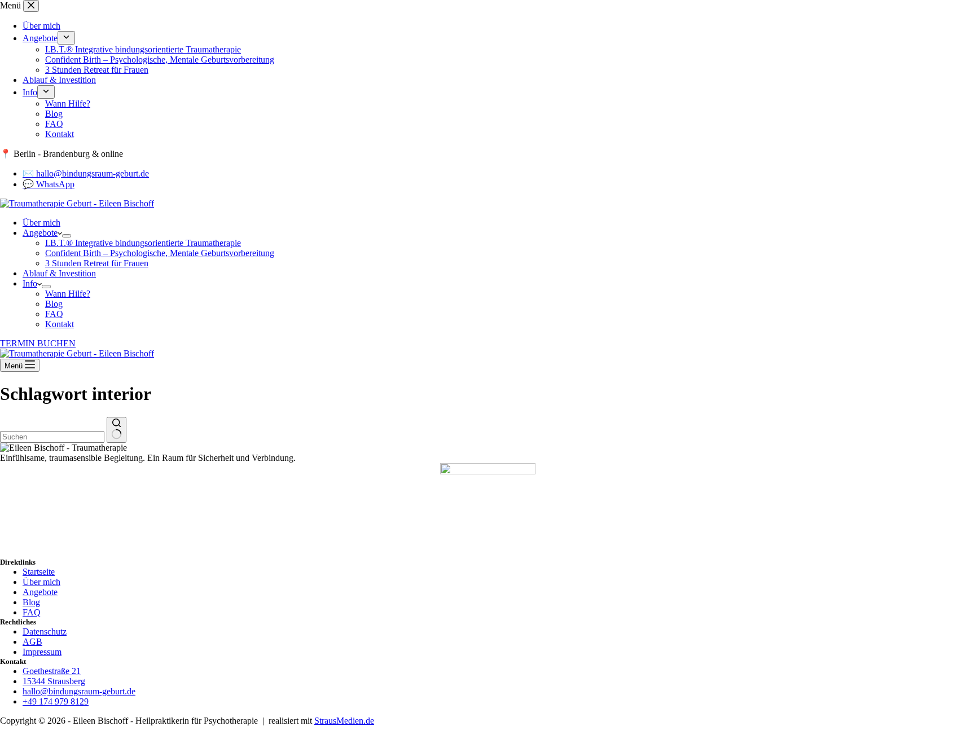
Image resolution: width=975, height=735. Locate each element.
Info (30, 283)
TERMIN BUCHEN (38, 343)
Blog (54, 304)
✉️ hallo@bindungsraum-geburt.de (86, 173)
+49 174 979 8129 (56, 701)
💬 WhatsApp (48, 184)
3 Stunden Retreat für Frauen (96, 263)
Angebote (40, 232)
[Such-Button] (116, 430)
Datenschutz (45, 631)
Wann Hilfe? (67, 293)
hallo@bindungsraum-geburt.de (79, 691)
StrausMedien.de (344, 720)
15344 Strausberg (54, 681)
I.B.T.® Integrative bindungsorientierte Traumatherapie (143, 243)
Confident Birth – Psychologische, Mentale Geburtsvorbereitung (159, 253)
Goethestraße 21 (52, 671)
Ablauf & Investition (59, 273)
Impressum (42, 652)
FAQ (54, 314)
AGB (32, 641)
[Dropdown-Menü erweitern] (66, 235)
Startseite (39, 571)
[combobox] (52, 437)
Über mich (41, 222)
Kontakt (59, 324)
